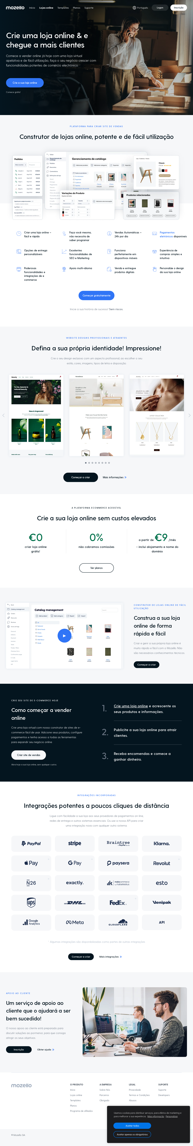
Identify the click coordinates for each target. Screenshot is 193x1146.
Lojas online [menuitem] (46, 7)
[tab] (86, 463)
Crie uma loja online (131, 706)
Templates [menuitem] (63, 7)
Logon (160, 7)
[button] (3, 415)
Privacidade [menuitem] (135, 1089)
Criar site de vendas (28, 754)
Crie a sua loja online (25, 82)
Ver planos (96, 567)
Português (142, 7)
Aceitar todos (132, 1125)
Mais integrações (109, 956)
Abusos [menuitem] (132, 1100)
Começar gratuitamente (97, 295)
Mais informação (155, 1116)
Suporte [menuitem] (88, 7)
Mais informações (113, 477)
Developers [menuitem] (164, 1095)
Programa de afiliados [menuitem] (81, 1111)
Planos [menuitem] (76, 7)
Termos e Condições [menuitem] (139, 1095)
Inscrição (179, 7)
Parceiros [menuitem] (104, 1095)
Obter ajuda (44, 1049)
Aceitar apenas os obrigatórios (132, 1134)
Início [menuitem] (32, 7)
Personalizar (172, 1116)
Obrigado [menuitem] (104, 1100)
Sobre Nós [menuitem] (105, 1089)
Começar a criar (80, 477)
